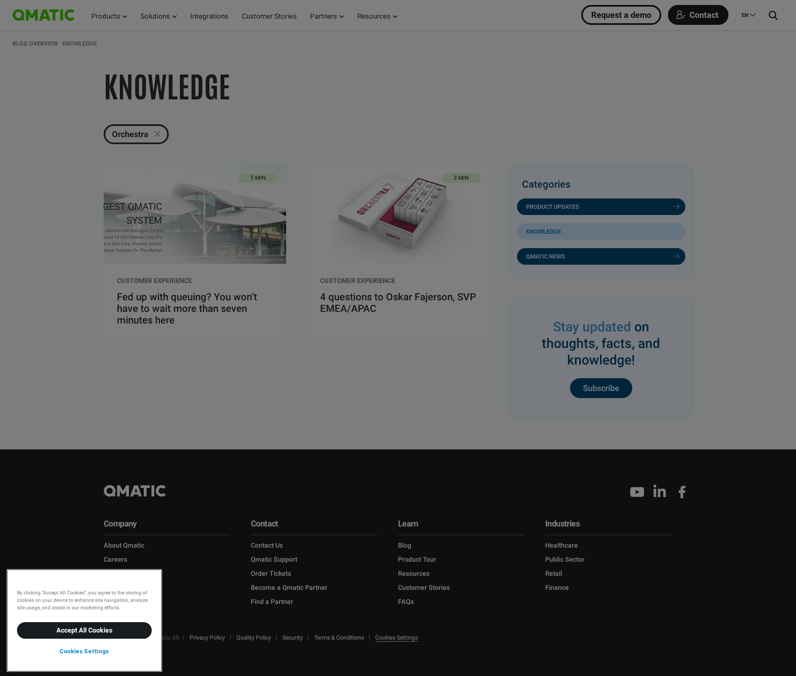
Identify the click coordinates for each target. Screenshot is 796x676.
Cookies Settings (84, 651)
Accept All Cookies (84, 630)
